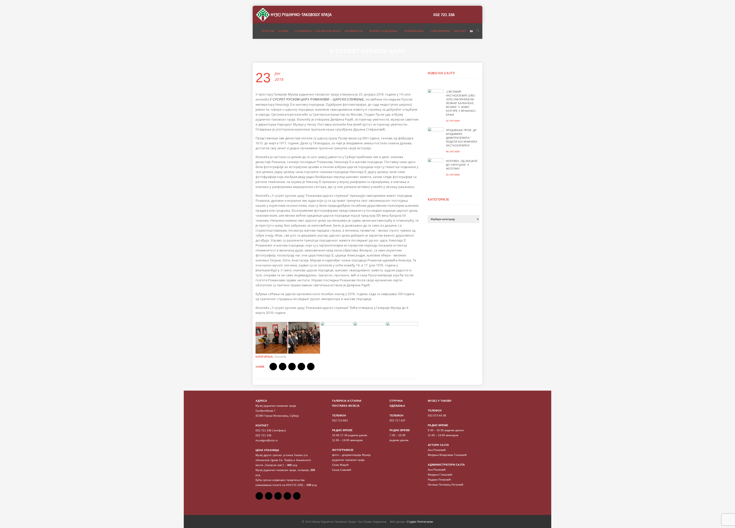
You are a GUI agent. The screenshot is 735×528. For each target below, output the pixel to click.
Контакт (460, 31)
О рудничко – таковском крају (318, 31)
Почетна (267, 31)
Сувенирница (440, 31)
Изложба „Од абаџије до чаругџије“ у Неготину (462, 165)
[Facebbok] (259, 496)
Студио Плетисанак (420, 521)
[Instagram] (287, 496)
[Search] (477, 31)
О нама (283, 31)
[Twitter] (268, 496)
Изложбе (280, 356)
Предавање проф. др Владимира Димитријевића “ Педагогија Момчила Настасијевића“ (461, 138)
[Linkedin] (297, 496)
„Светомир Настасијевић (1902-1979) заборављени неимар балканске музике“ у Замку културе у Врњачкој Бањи (461, 103)
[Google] (278, 496)
